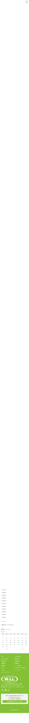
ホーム (2, 656)
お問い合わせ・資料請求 (20, 667)
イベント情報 (18, 665)
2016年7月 (4, 595)
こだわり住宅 (18, 656)
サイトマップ (18, 670)
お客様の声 (3, 661)
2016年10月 (4, 589)
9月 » (22, 649)
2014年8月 (4, 611)
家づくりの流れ (4, 659)
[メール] (5, 690)
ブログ (2, 667)
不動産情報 (17, 661)
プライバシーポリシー (6, 672)
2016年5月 (4, 600)
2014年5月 (4, 614)
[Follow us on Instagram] (8, 690)
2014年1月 (4, 617)
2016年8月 (4, 592)
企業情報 (17, 663)
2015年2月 (4, 606)
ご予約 (2, 670)
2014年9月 (4, 609)
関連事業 (3, 663)
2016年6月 (4, 598)
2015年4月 (4, 603)
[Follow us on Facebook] (2, 690)
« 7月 (7, 649)
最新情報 (3, 665)
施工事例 (17, 659)
